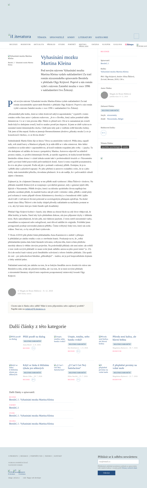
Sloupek (106, 44)
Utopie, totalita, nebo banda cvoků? (78, 338)
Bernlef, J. (105, 63)
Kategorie (101, 37)
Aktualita (39, 44)
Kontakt (58, 456)
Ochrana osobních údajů (18, 462)
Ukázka (95, 44)
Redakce (24, 456)
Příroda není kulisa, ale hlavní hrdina (124, 338)
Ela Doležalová (73, 348)
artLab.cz (16, 478)
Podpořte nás (36, 456)
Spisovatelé (57, 37)
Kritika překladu (84, 45)
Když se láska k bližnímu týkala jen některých (36, 367)
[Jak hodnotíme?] (117, 128)
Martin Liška (27, 376)
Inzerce (48, 456)
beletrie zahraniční (110, 110)
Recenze (14, 44)
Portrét (72, 44)
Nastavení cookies (15, 465)
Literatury (85, 37)
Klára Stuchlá (73, 376)
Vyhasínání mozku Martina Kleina (115, 72)
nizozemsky (112, 115)
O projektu (13, 456)
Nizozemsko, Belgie (115, 119)
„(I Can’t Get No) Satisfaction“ (77, 367)
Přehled (51, 44)
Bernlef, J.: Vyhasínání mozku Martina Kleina (31, 399)
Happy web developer (34, 478)
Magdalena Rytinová (120, 348)
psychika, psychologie (111, 147)
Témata (41, 37)
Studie (61, 44)
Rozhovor (26, 44)
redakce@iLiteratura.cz (35, 309)
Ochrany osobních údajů (129, 468)
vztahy (125, 147)
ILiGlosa (117, 44)
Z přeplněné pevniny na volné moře (125, 367)
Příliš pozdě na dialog (34, 336)
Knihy (71, 37)
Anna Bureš (27, 345)
